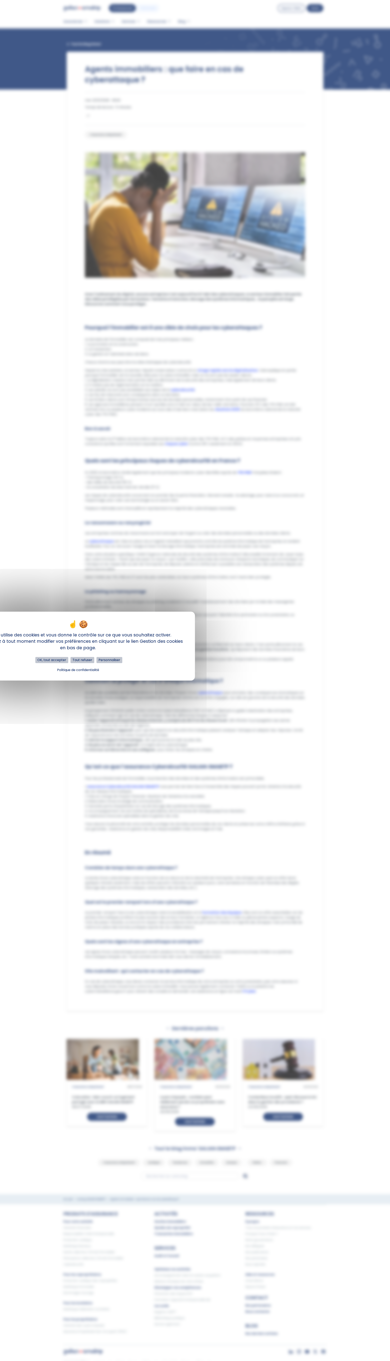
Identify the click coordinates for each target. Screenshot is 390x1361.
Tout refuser (82, 660)
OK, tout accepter (51, 660)
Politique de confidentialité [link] (78, 670)
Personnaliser (109, 660)
